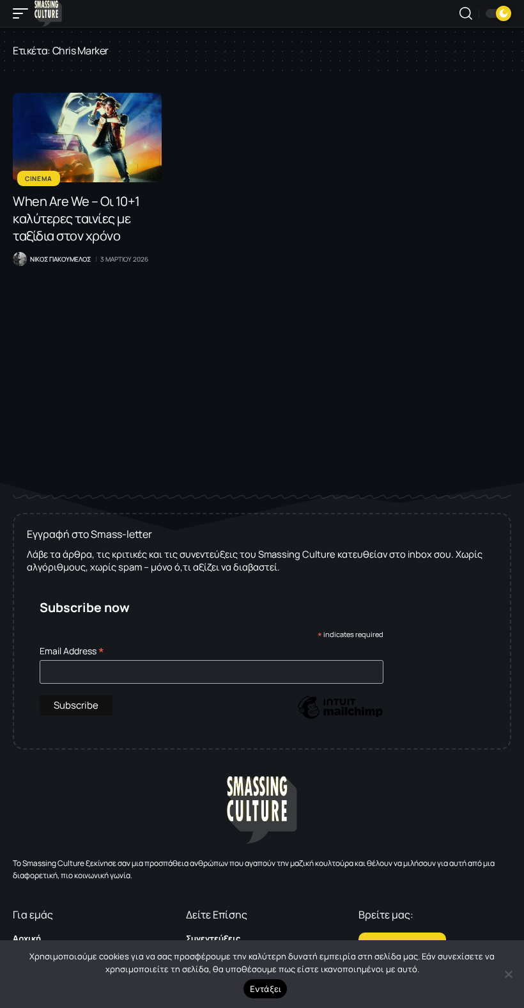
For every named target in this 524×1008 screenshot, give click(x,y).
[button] (24, 13)
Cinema (38, 178)
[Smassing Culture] (48, 13)
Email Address (72, 650)
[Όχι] (508, 974)
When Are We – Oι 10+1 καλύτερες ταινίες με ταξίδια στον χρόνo (76, 218)
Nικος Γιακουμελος (60, 259)
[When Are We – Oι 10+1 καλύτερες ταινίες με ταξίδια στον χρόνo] (87, 137)
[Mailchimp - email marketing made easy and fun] (340, 717)
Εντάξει (265, 989)
